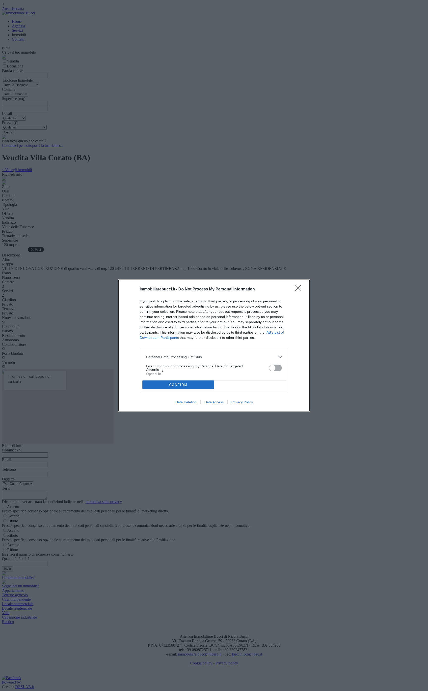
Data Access (214, 402)
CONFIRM (178, 385)
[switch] (275, 368)
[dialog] (214, 345)
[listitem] (214, 356)
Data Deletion (186, 402)
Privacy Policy (242, 402)
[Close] (299, 289)
